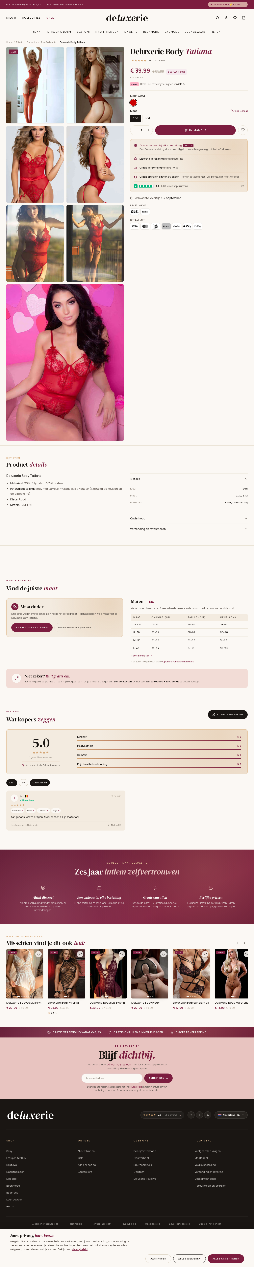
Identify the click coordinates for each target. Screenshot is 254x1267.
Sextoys (83, 31)
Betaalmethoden (205, 1178)
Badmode (172, 31)
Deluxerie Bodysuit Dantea (191, 1002)
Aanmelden (158, 1077)
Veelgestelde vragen (208, 1151)
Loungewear (195, 31)
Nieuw (11, 17)
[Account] (226, 18)
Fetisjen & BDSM (58, 31)
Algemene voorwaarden (45, 1223)
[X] (207, 1114)
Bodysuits (32, 42)
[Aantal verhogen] (149, 130)
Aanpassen (158, 1258)
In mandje (198, 130)
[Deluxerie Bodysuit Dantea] (191, 973)
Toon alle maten (140, 655)
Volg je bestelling (205, 1165)
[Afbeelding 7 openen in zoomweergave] (65, 362)
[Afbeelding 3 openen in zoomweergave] (35, 164)
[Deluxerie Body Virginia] (66, 973)
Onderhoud (137, 518)
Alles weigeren (189, 1258)
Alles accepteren (226, 1258)
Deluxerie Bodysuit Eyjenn (107, 1002)
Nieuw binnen (86, 1151)
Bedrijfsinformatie (145, 1151)
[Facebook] (199, 1114)
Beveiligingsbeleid (179, 1223)
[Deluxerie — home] (127, 17)
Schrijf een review (230, 714)
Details (135, 479)
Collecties (31, 17)
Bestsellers (85, 1172)
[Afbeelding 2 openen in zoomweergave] (95, 85)
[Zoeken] (217, 18)
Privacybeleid (128, 1223)
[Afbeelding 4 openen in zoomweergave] (95, 164)
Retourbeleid (75, 1223)
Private (19, 42)
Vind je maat (241, 110)
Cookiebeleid (152, 1223)
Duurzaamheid (143, 1165)
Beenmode (151, 31)
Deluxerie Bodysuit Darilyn (23, 1002)
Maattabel (201, 1158)
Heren (216, 31)
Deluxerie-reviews (145, 1178)
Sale (50, 17)
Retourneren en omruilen (210, 1185)
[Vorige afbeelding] (10, 974)
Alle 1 (11, 782)
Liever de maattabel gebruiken (74, 627)
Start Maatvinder (32, 627)
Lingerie (131, 31)
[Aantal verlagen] (134, 130)
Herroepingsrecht (102, 1223)
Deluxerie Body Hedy (145, 1002)
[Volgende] (244, 943)
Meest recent (40, 782)
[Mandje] (244, 18)
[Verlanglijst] (235, 18)
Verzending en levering (209, 1172)
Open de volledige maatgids (178, 661)
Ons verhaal (141, 1158)
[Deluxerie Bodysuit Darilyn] (24, 973)
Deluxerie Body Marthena (232, 1002)
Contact (139, 1172)
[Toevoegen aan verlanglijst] (243, 130)
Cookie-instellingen (210, 1223)
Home (9, 42)
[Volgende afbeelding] (39, 974)
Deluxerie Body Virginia (63, 1002)
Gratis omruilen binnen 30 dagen (65, 4)
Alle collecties (87, 1165)
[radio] (133, 102)
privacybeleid (135, 1086)
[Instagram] (191, 1114)
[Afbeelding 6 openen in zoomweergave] (95, 243)
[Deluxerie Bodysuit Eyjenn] (108, 973)
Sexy (36, 31)
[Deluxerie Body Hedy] (149, 973)
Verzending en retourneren (148, 529)
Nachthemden (107, 31)
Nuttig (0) (116, 825)
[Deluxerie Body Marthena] (233, 973)
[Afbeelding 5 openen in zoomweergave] (35, 243)
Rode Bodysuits (48, 42)
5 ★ (23, 782)
